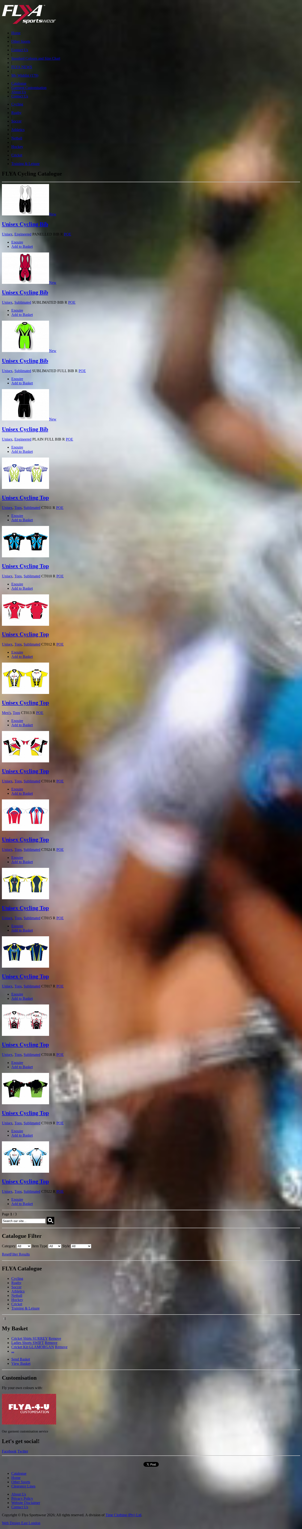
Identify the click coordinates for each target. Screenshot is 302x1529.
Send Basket (20, 1359)
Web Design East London (21, 1523)
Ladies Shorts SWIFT (27, 1343)
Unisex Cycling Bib (25, 224)
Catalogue (18, 83)
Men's (6, 713)
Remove (55, 1338)
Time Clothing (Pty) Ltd (123, 1515)
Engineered (22, 234)
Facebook (9, 1451)
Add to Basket (22, 246)
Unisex (7, 234)
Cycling (17, 104)
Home (16, 33)
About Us (18, 92)
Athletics (18, 130)
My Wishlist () (24, 75)
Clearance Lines (23, 1486)
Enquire (17, 242)
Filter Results (20, 1254)
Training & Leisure (25, 164)
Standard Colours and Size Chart (35, 58)
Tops (18, 508)
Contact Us (19, 50)
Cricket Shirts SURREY (29, 1338)
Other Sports (20, 41)
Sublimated (22, 302)
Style (66, 1246)
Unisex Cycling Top (25, 498)
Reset (6, 1254)
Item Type (39, 1246)
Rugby (16, 113)
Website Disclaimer (25, 1503)
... (12, 1351)
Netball (16, 138)
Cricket (16, 155)
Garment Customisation (28, 88)
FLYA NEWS (21, 67)
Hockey (17, 147)
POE (67, 234)
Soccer (16, 121)
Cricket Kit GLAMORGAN (32, 1347)
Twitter (22, 1451)
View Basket (20, 1363)
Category (9, 1246)
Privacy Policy (22, 1498)
